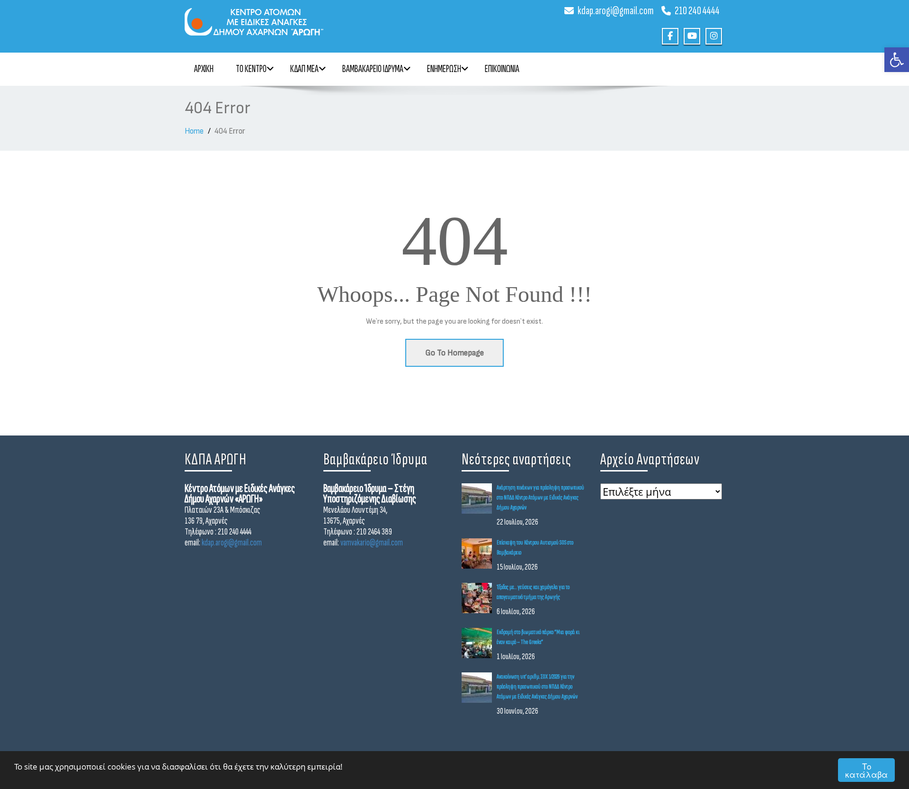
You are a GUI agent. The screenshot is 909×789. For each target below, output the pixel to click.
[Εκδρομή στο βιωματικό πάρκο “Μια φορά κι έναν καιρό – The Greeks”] (479, 643)
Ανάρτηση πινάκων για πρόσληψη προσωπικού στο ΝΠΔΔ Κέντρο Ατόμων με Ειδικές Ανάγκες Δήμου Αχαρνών (540, 497)
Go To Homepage (454, 353)
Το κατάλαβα (866, 770)
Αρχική (204, 69)
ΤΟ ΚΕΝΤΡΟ (251, 69)
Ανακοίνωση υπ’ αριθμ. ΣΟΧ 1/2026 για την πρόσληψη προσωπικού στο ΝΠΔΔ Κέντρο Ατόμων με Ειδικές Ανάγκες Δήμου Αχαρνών (537, 686)
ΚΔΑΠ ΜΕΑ (304, 69)
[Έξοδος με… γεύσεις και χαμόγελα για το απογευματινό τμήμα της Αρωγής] (479, 598)
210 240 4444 (697, 10)
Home (194, 131)
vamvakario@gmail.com (371, 542)
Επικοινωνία (502, 69)
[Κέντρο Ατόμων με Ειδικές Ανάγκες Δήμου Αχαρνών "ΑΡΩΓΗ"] (316, 18)
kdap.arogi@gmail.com (616, 10)
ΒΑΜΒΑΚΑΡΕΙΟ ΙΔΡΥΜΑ (372, 69)
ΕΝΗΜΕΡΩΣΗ (444, 69)
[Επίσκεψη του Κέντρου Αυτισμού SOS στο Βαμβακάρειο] (479, 553)
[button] (896, 59)
